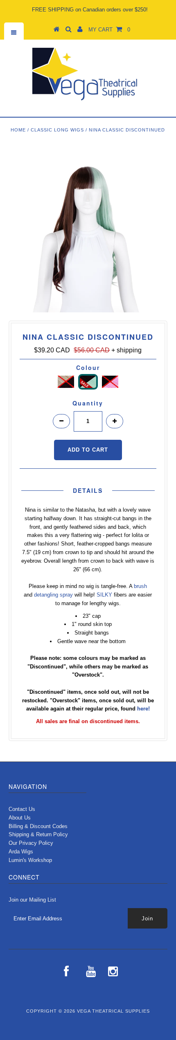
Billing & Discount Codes (38, 826)
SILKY (104, 595)
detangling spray (53, 595)
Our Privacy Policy (31, 843)
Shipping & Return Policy (38, 834)
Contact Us (22, 809)
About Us (20, 818)
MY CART (109, 30)
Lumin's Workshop (30, 860)
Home (18, 129)
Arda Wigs (21, 851)
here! (143, 709)
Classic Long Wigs (57, 129)
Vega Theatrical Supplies (113, 1011)
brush (140, 586)
